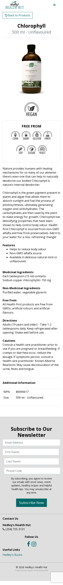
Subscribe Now (31, 502)
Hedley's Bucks (12, 555)
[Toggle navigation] (54, 5)
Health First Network (36, 570)
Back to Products (18, 15)
